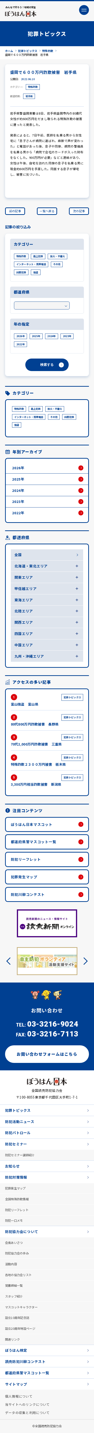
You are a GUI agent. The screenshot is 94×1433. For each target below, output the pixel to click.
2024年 (51, 336)
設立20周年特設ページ (20, 1328)
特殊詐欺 (33, 87)
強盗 (35, 272)
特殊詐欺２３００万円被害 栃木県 (46, 761)
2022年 (20, 344)
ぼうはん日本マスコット (32, 824)
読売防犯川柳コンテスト (25, 1361)
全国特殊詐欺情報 (17, 1199)
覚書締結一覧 (14, 1285)
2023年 (67, 336)
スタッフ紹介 (14, 1296)
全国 (18, 554)
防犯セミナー (16, 1143)
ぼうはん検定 (16, 1350)
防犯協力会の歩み (17, 1253)
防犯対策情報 (16, 1177)
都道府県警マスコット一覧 (33, 841)
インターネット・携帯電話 (31, 264)
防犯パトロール (18, 1132)
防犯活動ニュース (19, 1121)
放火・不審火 (57, 256)
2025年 (36, 336)
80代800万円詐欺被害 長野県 (46, 720)
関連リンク (12, 1339)
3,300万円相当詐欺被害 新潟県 (46, 781)
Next (84, 961)
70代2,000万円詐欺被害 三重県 (46, 740)
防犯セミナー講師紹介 (20, 1155)
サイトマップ (16, 1384)
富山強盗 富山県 (46, 701)
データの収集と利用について (27, 1412)
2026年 (20, 336)
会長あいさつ (14, 1242)
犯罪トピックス (18, 1110)
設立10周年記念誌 (17, 1318)
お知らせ (12, 1166)
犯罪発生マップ (24, 876)
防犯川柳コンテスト (28, 894)
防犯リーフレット (26, 859)
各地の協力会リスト (18, 1275)
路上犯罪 (38, 256)
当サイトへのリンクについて (27, 1404)
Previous (10, 961)
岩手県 (29, 96)
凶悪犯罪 (21, 272)
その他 (56, 264)
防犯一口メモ (14, 1220)
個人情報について (19, 1396)
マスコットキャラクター (21, 1307)
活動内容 (11, 1264)
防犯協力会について (21, 1231)
